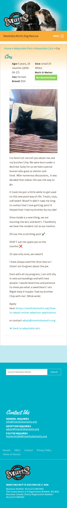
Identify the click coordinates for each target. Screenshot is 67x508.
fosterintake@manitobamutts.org (26, 436)
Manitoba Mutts (26, 15)
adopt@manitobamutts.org (38, 320)
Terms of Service (12, 454)
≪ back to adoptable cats (24, 328)
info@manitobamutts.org (21, 421)
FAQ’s (17, 450)
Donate (7, 450)
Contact (28, 450)
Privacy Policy (44, 450)
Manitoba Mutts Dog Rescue (20, 36)
